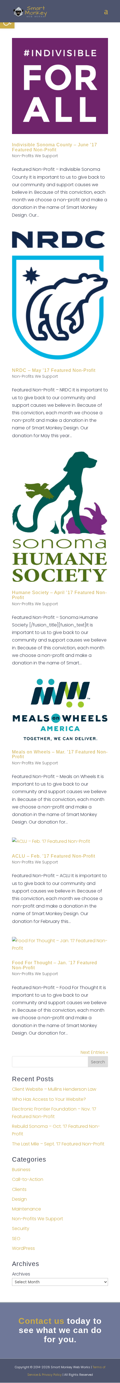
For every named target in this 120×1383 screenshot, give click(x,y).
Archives (21, 1274)
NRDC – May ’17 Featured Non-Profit (53, 370)
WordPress (23, 1248)
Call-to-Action (27, 1179)
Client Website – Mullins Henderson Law (54, 1089)
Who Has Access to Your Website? (49, 1099)
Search (98, 1062)
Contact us (41, 1320)
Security (20, 1228)
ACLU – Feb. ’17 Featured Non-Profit (53, 856)
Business (21, 1169)
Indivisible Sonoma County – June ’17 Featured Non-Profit (54, 147)
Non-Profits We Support (35, 156)
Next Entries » (94, 1052)
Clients (19, 1189)
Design (19, 1199)
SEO (16, 1238)
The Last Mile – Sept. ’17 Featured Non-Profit (58, 1144)
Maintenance (26, 1209)
